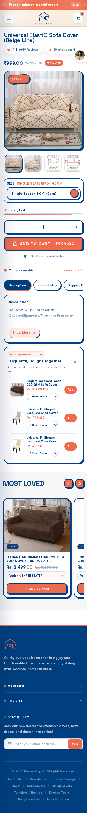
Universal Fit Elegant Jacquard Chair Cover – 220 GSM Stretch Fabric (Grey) (44, 411)
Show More (21, 332)
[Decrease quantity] (11, 227)
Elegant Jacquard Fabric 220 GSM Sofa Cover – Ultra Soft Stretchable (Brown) (44, 382)
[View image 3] (53, 163)
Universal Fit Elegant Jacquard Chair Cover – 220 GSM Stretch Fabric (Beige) (44, 439)
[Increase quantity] (76, 227)
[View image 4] (72, 163)
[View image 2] (33, 163)
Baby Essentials (29, 799)
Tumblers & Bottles (28, 792)
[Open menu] (8, 18)
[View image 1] (13, 163)
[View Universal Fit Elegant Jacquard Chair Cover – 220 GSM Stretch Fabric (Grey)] (17, 418)
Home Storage (65, 779)
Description (17, 285)
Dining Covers (62, 786)
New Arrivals (39, 779)
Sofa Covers (36, 786)
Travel (15, 786)
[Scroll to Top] (78, 787)
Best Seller (15, 779)
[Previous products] (68, 483)
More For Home (58, 799)
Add (70, 389)
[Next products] (79, 483)
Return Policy (47, 285)
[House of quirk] (43, 18)
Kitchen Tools (59, 792)
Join (75, 743)
